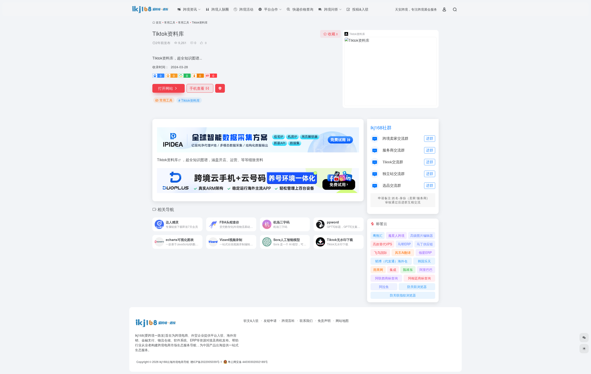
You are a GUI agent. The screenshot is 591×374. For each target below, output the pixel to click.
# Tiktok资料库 (189, 100)
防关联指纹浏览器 (403, 295)
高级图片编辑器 (421, 235)
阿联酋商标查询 (386, 278)
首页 (158, 22)
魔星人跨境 (396, 235)
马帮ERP (404, 244)
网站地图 (342, 320)
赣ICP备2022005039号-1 (206, 362)
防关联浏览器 (417, 286)
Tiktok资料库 (167, 159)
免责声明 (324, 320)
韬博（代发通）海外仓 (391, 261)
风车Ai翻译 (403, 252)
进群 (429, 138)
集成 (393, 269)
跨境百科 (288, 320)
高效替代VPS (382, 244)
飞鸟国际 (380, 252)
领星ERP (425, 252)
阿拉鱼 (384, 286)
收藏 (333, 33)
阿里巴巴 (425, 269)
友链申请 (270, 320)
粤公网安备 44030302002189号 (247, 362)
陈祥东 (408, 269)
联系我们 (306, 320)
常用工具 (169, 22)
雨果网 (378, 269)
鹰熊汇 (378, 235)
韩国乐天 (424, 261)
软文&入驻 (251, 320)
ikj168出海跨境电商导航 (174, 362)
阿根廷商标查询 (419, 278)
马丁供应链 (425, 244)
